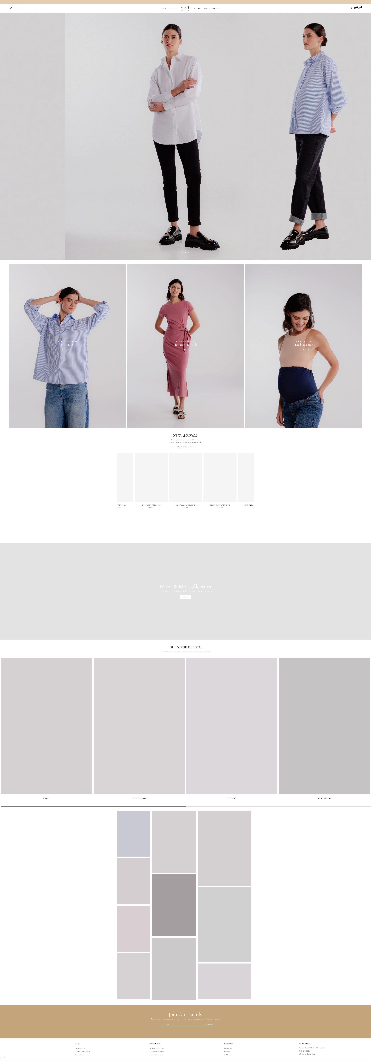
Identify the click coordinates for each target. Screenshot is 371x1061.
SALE (175, 8)
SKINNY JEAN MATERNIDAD (167, 505)
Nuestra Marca (228, 1048)
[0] (355, 8)
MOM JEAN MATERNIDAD (236, 505)
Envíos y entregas (80, 1048)
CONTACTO (215, 8)
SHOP (170, 8)
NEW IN (163, 8)
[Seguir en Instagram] (4, 1057)
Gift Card (227, 1055)
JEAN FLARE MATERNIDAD (132, 505)
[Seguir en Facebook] (1, 1057)
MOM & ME (197, 8)
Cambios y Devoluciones (82, 1052)
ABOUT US (206, 8)
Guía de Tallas (79, 1055)
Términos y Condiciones (157, 1048)
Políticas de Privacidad (157, 1052)
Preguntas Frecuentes (156, 1055)
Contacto (227, 1052)
